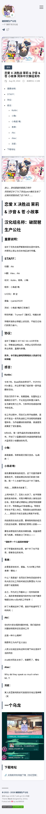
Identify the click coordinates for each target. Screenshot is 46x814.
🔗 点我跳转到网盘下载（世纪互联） (21, 775)
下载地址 (11, 149)
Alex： (15, 138)
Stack (10, 799)
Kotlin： (15, 110)
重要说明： (12, 88)
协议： (10, 100)
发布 (8, 67)
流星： (15, 143)
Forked (4, 801)
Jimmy (25, 799)
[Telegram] (3, 30)
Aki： (14, 132)
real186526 (20, 801)
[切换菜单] (41, 6)
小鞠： (15, 116)
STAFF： (11, 94)
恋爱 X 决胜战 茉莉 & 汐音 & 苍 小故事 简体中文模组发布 (22, 74)
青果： (15, 127)
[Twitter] (7, 30)
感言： (10, 105)
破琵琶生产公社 (9, 21)
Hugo (7, 796)
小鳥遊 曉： (17, 121)
